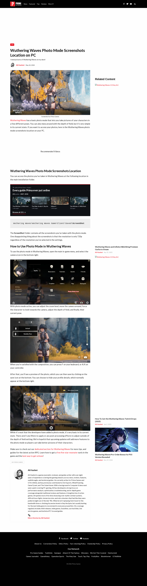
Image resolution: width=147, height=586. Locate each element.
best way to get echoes (32, 456)
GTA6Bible (117, 556)
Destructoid (112, 553)
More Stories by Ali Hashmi (39, 518)
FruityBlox (95, 556)
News (25, 4)
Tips (38, 4)
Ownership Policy (93, 544)
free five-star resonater (67, 452)
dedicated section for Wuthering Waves (52, 449)
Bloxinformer (106, 556)
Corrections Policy (50, 544)
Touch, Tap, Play (84, 556)
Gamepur (57, 553)
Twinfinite (48, 553)
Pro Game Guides (36, 553)
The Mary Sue (71, 556)
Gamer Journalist (32, 556)
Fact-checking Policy (78, 544)
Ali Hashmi (20, 65)
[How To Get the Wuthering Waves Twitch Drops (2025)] (116, 336)
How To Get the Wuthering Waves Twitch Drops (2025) (115, 420)
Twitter (75, 538)
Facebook (64, 538)
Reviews (44, 4)
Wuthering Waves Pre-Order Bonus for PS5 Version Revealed (113, 455)
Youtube (85, 538)
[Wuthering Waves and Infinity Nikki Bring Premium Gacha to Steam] (116, 164)
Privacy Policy (107, 544)
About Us (51, 3)
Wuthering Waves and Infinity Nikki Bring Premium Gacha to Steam (116, 248)
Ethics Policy (63, 544)
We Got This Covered (98, 553)
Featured (32, 4)
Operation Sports (57, 556)
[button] (50, 282)
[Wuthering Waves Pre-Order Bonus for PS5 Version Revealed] (116, 440)
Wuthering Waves (18, 120)
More (52, 5)
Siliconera (84, 553)
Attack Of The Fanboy (71, 553)
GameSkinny (45, 556)
